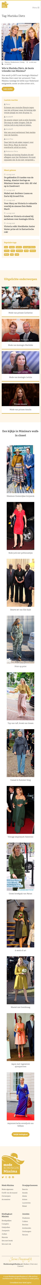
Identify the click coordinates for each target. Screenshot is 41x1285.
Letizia (7, 251)
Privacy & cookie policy (30, 1279)
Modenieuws (14, 62)
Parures (25, 1235)
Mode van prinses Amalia (20, 409)
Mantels (5, 1237)
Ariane (24, 1199)
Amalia (12, 247)
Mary (12, 251)
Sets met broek (7, 1241)
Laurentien (26, 1203)
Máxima (7, 62)
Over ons (33, 1264)
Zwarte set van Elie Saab (20, 610)
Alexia (24, 1196)
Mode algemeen (7, 1189)
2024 (6, 247)
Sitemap (17, 1279)
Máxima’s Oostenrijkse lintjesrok (20, 496)
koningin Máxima (29, 247)
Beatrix (25, 1189)
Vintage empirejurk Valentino (20, 837)
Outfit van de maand (10, 1193)
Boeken (26, 1264)
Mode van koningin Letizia (20, 377)
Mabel (24, 1206)
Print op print (21, 666)
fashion (18, 247)
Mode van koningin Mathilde (20, 345)
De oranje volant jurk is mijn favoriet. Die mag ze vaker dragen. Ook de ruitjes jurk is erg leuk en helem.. (20, 122)
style (16, 254)
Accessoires (6, 1199)
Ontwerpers (6, 1196)
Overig (22, 62)
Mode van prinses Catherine (21, 313)
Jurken (4, 1234)
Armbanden (26, 1228)
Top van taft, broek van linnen (20, 723)
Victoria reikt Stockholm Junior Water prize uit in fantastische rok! (19, 229)
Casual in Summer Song (20, 780)
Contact (20, 1266)
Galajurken (6, 1227)
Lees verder (8, 89)
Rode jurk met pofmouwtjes (21, 553)
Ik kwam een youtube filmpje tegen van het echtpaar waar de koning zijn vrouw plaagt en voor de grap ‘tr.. (20, 110)
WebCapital (27, 1283)
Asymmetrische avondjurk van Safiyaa (20, 1124)
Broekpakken (7, 1221)
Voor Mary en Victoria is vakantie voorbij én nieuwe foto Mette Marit (20, 206)
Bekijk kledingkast (20, 1134)
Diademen (26, 1218)
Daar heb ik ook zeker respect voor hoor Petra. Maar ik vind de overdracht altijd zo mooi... (18, 145)
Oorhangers (26, 1231)
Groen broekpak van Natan (20, 893)
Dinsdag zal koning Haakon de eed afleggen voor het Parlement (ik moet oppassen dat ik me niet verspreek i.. (20, 157)
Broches (25, 1225)
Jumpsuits (5, 1231)
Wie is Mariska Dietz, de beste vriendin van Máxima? (18, 69)
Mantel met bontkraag (20, 1007)
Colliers (25, 1221)
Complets (5, 1224)
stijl (12, 254)
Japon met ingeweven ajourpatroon (20, 1065)
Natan (6, 254)
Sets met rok (6, 1244)
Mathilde (19, 251)
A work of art (20, 950)
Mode (26, 251)
